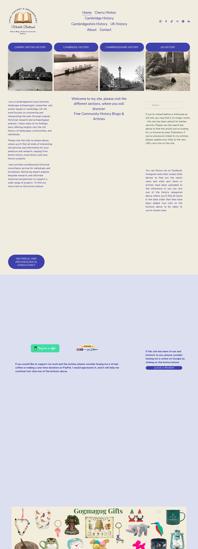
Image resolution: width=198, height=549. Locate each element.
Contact (105, 30)
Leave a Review (164, 367)
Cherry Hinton (105, 12)
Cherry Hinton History (30, 47)
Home (87, 12)
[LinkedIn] (188, 21)
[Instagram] (160, 21)
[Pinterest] (183, 21)
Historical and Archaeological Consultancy (26, 262)
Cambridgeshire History (89, 24)
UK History (118, 24)
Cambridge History (99, 18)
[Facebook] (166, 21)
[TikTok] (171, 21)
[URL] (177, 21)
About (92, 30)
